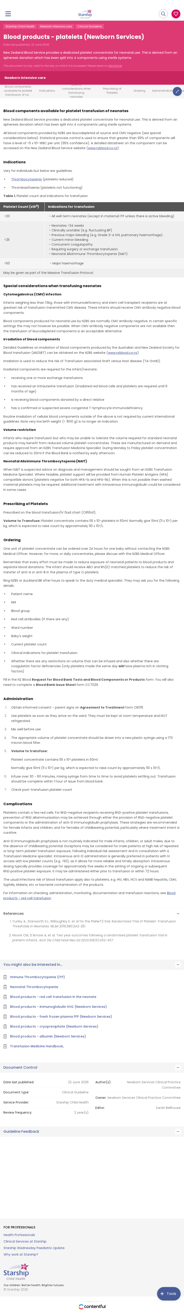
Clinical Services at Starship (25, 1241)
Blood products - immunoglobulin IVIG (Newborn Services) (58, 1006)
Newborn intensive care (56, 26)
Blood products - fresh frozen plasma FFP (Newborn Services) (61, 1016)
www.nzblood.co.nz (102, 148)
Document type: (16, 1092)
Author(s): (103, 1082)
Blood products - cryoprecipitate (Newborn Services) (54, 1026)
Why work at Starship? (21, 1254)
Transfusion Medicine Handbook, (37, 1046)
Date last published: (18, 1082)
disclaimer (115, 65)
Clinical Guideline (89, 26)
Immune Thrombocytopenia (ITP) (37, 977)
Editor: (100, 1108)
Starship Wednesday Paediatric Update (34, 1248)
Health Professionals (19, 1235)
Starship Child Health (20, 26)
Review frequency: (17, 1112)
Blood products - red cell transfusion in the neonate (53, 997)
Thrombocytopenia (26, 179)
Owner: (100, 1097)
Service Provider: (16, 1102)
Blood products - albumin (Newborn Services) (48, 1036)
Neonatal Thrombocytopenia (34, 987)
